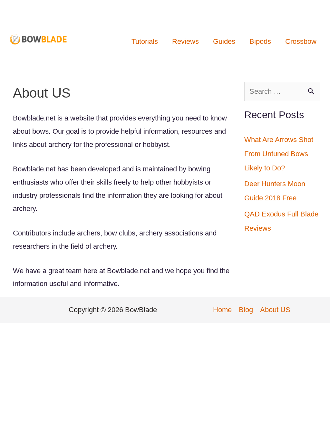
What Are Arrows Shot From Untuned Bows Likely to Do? (278, 154)
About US (275, 310)
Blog (246, 310)
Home (222, 310)
